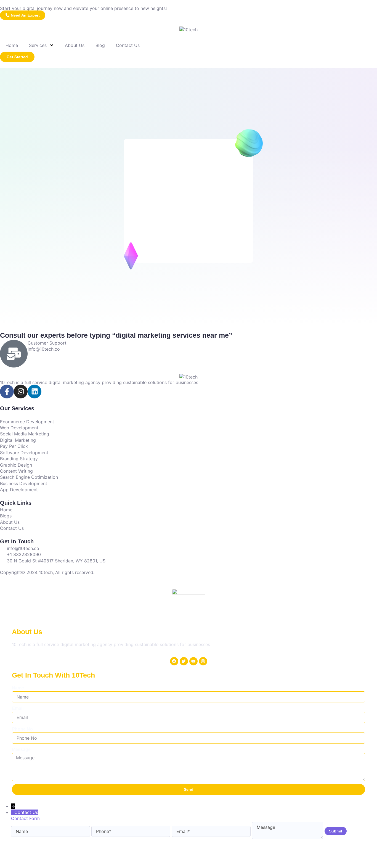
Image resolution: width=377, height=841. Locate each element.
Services (38, 45)
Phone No (22, 729)
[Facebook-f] (7, 391)
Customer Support (47, 343)
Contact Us (128, 45)
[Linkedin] (34, 391)
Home (12, 45)
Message (21, 749)
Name (18, 688)
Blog (100, 45)
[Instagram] (21, 391)
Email (17, 708)
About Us (74, 45)
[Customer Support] (14, 353)
